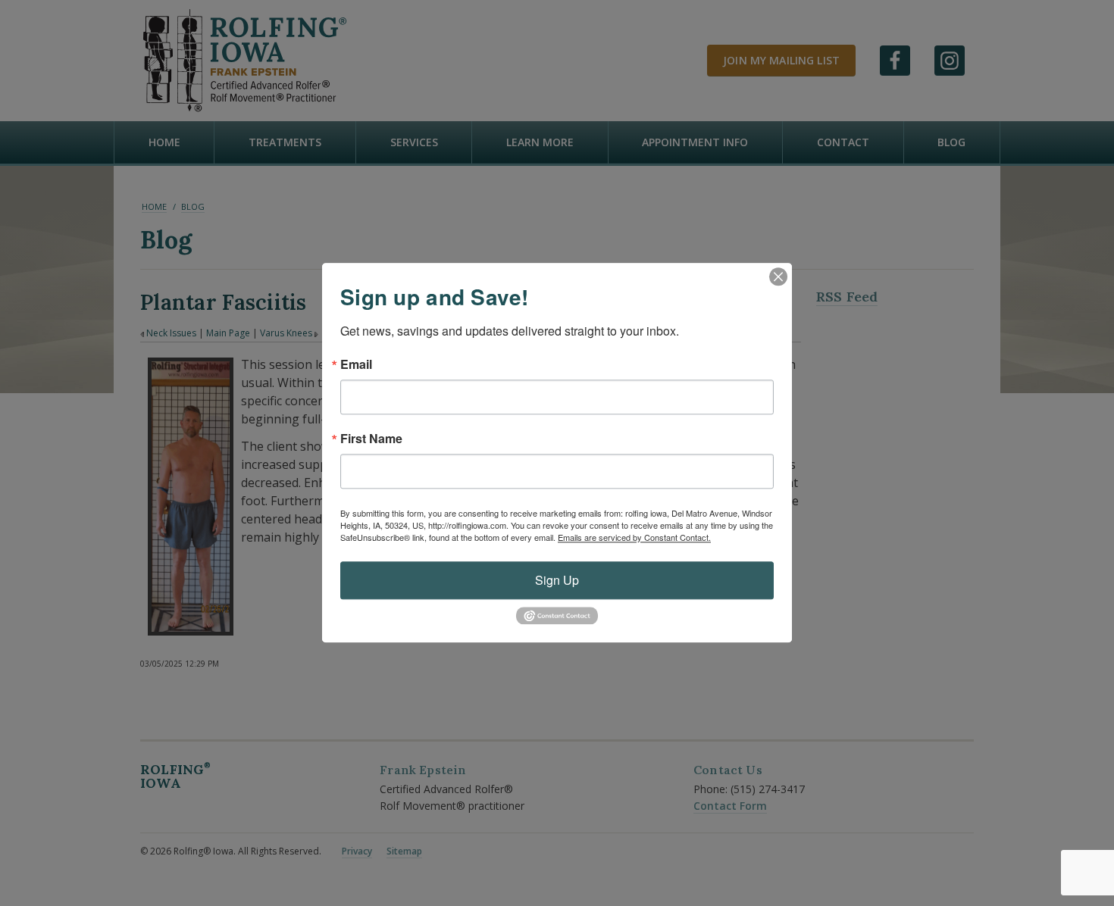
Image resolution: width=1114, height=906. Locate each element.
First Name (371, 439)
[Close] (778, 276)
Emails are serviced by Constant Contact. (634, 537)
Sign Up (557, 580)
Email (356, 364)
